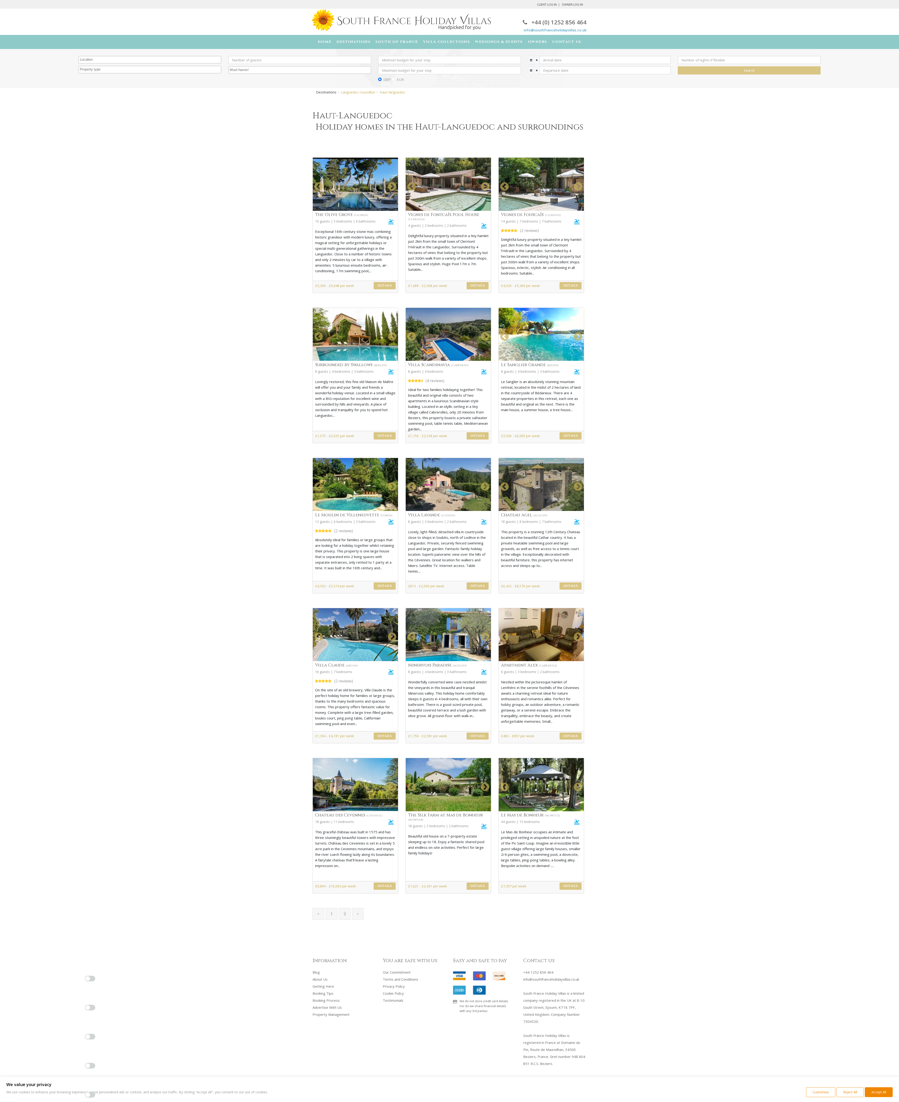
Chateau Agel (524, 515)
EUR (400, 79)
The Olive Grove (341, 215)
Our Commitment (397, 972)
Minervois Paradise (437, 665)
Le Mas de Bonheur (530, 815)
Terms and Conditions (400, 979)
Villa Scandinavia (438, 365)
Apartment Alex (529, 665)
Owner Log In (572, 4)
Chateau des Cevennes (349, 815)
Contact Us (566, 41)
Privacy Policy (394, 986)
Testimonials (393, 1000)
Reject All (850, 1092)
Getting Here (323, 986)
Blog (316, 972)
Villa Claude (336, 665)
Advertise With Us (327, 1007)
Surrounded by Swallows (351, 365)
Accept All (878, 1092)
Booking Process (326, 1000)
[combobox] (149, 59)
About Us (320, 979)
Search (749, 70)
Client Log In (547, 4)
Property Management (331, 1014)
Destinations (353, 41)
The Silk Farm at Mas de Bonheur (445, 817)
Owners (537, 41)
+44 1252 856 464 (538, 972)
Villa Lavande (431, 515)
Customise (821, 1092)
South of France (397, 41)
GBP (387, 79)
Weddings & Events (499, 41)
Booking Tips (323, 993)
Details (384, 285)
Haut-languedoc (392, 92)
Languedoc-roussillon (358, 92)
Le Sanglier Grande (530, 365)
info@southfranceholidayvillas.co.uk (555, 30)
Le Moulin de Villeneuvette (353, 515)
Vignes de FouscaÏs (531, 215)
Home (324, 41)
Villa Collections (446, 41)
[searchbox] (150, 59)
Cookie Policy (393, 993)
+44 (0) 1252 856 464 (558, 22)
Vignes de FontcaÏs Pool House (443, 216)
